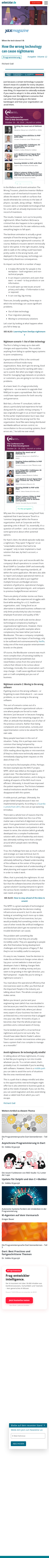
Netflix (41, 641)
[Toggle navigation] (10, 3)
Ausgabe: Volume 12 (37, 57)
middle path (39, 1068)
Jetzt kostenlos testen (19, 1300)
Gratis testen (36, 3)
